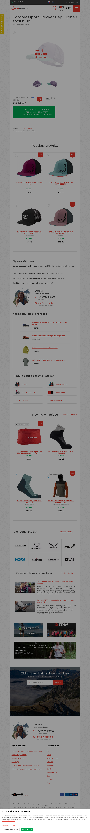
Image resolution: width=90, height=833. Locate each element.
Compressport (27, 128)
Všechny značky (66, 532)
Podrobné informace (8, 821)
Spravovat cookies (8, 826)
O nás (49, 755)
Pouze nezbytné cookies (10, 829)
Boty (48, 751)
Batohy (49, 769)
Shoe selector (52, 772)
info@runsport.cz (46, 303)
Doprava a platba (18, 758)
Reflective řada (52, 758)
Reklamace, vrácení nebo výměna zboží (27, 751)
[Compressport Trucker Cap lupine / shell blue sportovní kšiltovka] (37, 83)
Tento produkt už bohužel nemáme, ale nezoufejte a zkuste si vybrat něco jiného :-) (37, 112)
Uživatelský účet (73, 2)
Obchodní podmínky (19, 755)
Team (49, 783)
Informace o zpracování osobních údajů (26, 769)
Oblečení (50, 762)
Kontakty (15, 762)
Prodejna (50, 765)
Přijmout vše (27, 829)
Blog (48, 776)
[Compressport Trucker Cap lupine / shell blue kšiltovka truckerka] (52, 83)
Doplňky (50, 779)
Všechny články (67, 573)
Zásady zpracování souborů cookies (25, 765)
